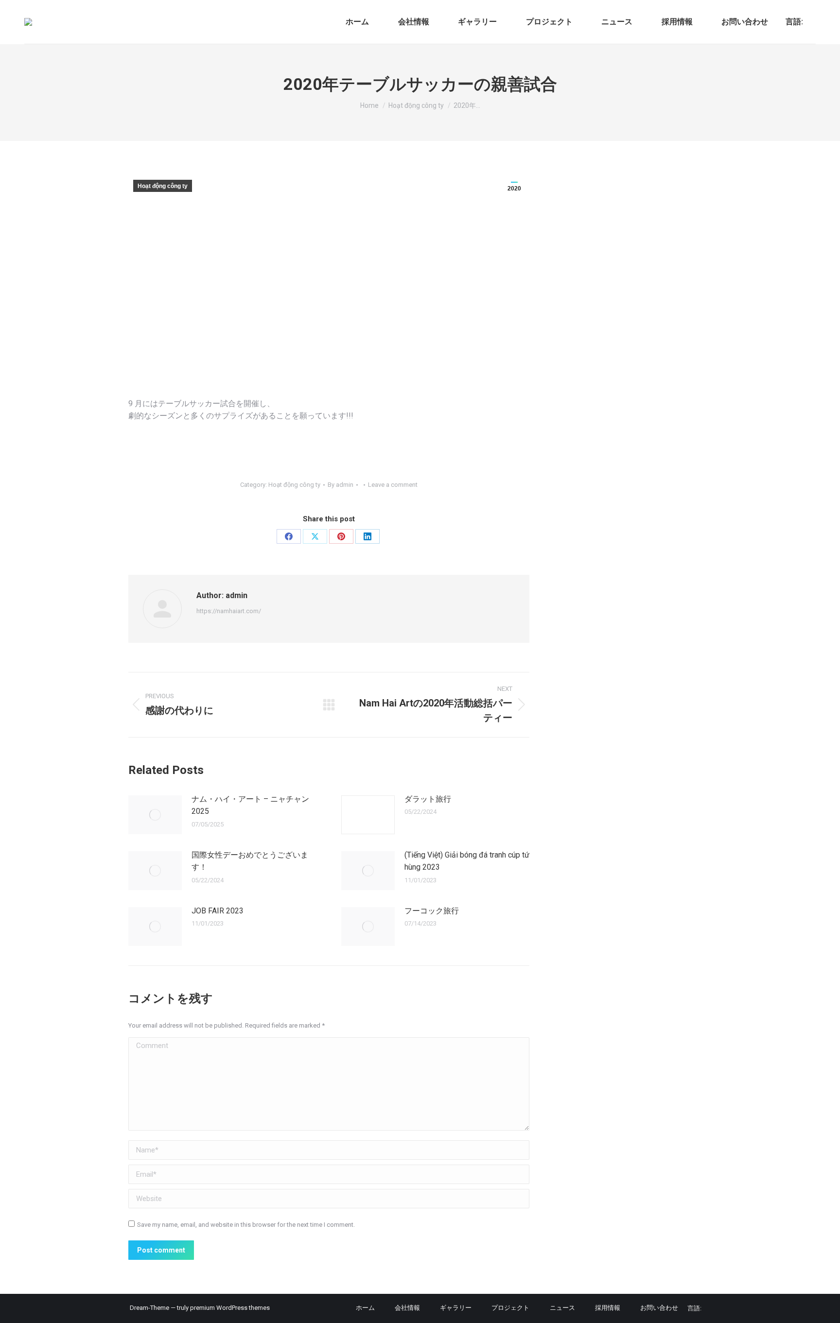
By (340, 484)
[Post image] (155, 814)
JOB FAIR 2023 (218, 910)
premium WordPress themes (230, 1307)
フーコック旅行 (431, 910)
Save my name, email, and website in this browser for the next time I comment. (246, 1224)
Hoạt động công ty (163, 186)
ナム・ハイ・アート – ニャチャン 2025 (250, 805)
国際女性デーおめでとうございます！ (250, 861)
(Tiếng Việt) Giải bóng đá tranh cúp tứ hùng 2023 (466, 861)
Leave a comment (393, 484)
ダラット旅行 (427, 799)
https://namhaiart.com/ (228, 611)
